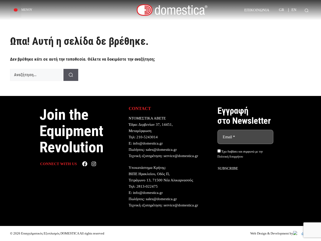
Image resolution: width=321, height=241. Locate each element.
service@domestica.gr (181, 156)
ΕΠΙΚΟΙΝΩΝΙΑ (256, 10)
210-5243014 (147, 137)
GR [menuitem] (281, 10)
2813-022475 (147, 186)
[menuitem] (281, 10)
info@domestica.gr (148, 143)
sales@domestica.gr (161, 150)
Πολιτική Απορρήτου (230, 156)
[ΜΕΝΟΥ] (15, 10)
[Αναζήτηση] (70, 75)
